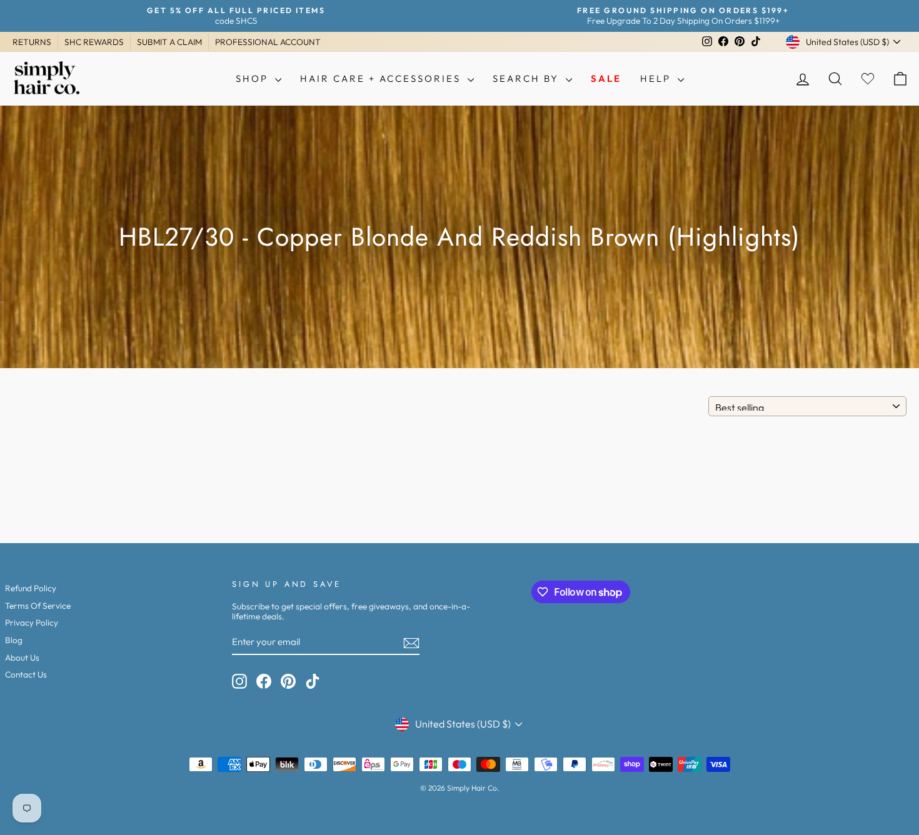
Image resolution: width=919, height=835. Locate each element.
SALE (606, 78)
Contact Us (26, 674)
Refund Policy (30, 588)
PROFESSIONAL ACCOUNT (268, 42)
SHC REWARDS (94, 42)
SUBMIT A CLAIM (169, 42)
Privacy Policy (31, 622)
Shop (254, 78)
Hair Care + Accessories (382, 78)
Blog (14, 640)
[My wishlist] (867, 79)
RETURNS (32, 42)
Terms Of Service (38, 605)
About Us (22, 657)
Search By (528, 78)
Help (657, 78)
